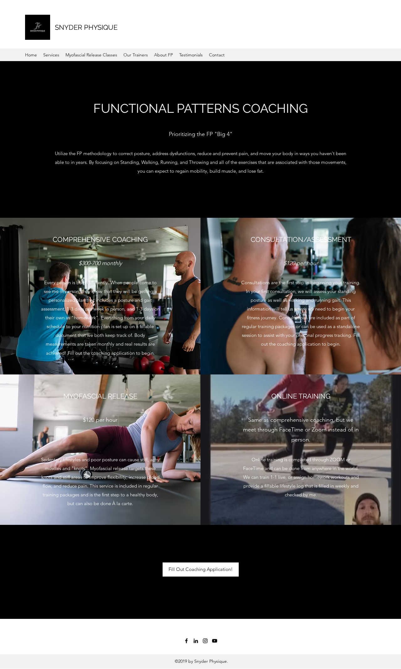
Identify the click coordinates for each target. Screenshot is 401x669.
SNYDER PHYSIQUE (86, 27)
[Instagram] (205, 641)
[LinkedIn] (196, 641)
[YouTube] (214, 641)
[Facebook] (186, 641)
